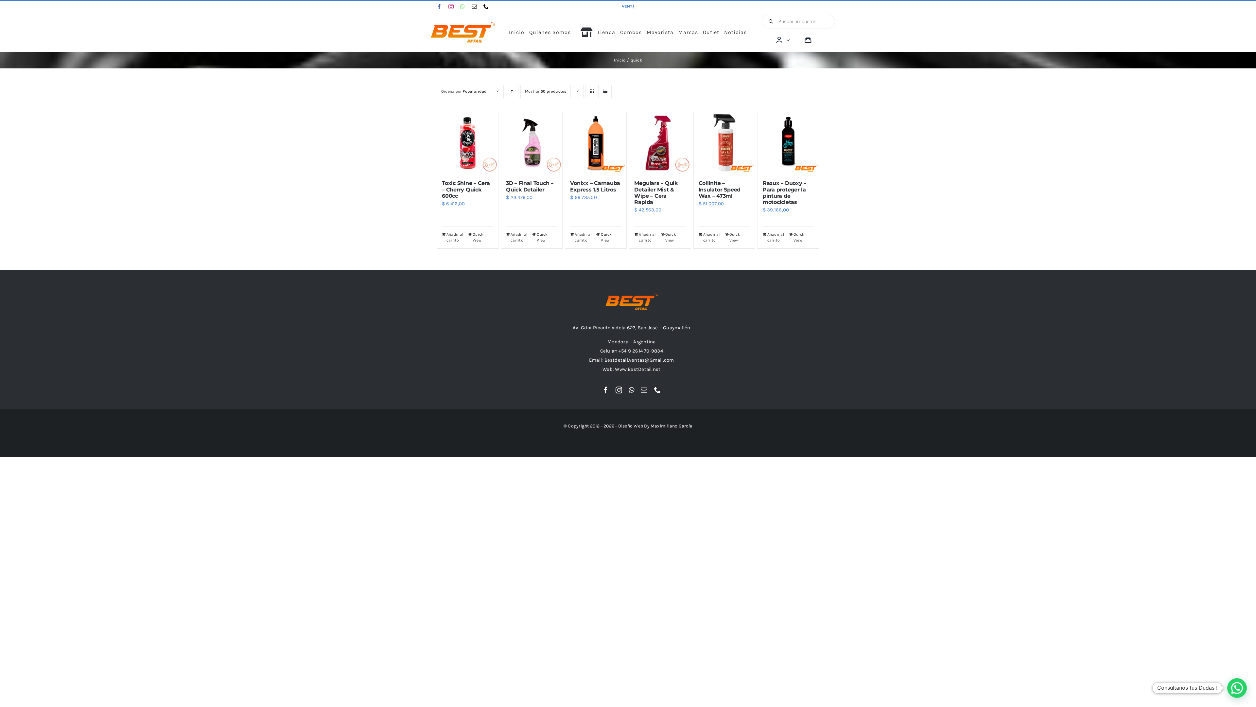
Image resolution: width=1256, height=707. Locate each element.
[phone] (486, 6)
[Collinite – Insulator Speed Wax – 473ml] (724, 142)
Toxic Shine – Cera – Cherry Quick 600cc (466, 189)
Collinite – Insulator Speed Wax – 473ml (720, 189)
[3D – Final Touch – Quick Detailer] (531, 142)
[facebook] (439, 6)
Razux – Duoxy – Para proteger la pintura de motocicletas (784, 192)
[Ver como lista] (605, 91)
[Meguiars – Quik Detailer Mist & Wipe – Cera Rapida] (659, 142)
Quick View (478, 237)
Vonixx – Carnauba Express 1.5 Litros (595, 186)
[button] (1237, 688)
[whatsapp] (462, 6)
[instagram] (451, 6)
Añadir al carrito (454, 237)
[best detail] (463, 24)
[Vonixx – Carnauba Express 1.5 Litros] (595, 142)
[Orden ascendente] (512, 91)
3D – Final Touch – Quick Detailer (529, 186)
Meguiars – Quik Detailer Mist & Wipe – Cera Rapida (655, 192)
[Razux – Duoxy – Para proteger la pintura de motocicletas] (788, 142)
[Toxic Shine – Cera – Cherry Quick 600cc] (467, 142)
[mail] (474, 6)
